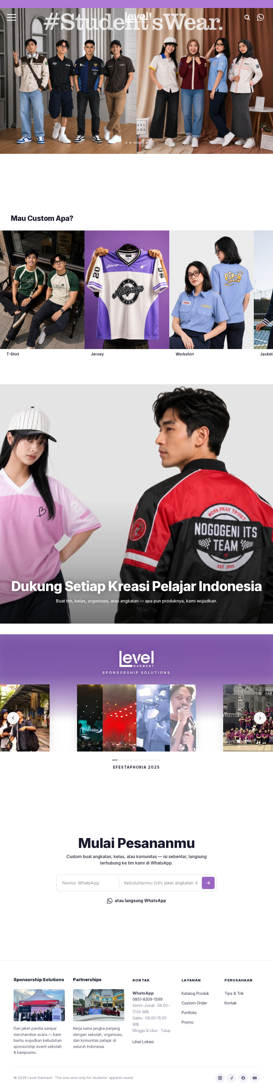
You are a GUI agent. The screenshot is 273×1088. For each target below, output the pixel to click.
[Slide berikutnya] (251, 77)
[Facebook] (243, 1078)
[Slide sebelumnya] (22, 77)
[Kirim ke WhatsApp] (208, 883)
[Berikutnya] (260, 718)
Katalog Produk (195, 993)
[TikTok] (231, 1078)
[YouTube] (254, 1078)
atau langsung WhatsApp (140, 900)
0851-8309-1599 (148, 999)
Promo (188, 1022)
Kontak (230, 1003)
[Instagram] (220, 1078)
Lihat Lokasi (143, 1041)
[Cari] (247, 17)
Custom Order (194, 1003)
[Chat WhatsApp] (260, 17)
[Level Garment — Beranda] (136, 17)
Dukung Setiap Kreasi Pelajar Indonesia (136, 586)
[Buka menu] (11, 17)
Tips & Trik (234, 993)
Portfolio (189, 1012)
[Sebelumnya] (13, 718)
